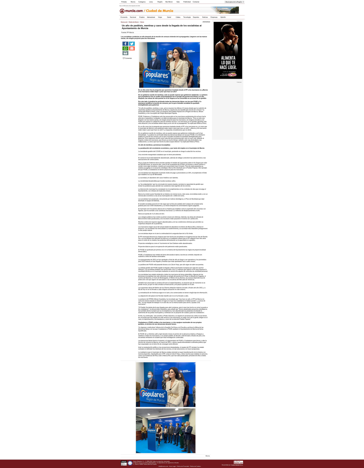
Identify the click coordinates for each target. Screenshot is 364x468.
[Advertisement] (227, 111)
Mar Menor (169, 2)
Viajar (160, 17)
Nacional (133, 17)
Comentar (128, 58)
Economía (124, 17)
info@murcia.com (163, 466)
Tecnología (187, 17)
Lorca (151, 2)
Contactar (196, 2)
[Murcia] (132, 9)
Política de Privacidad (183, 466)
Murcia (133, 2)
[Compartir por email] (132, 48)
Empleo (142, 17)
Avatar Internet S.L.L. (237, 465)
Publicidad (187, 2)
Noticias (205, 17)
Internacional (151, 17)
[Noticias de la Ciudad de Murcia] (166, 9)
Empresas (214, 17)
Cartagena (142, 2)
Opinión (223, 17)
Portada (124, 2)
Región (160, 2)
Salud (169, 17)
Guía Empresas (178, 2)
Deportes (196, 17)
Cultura (178, 17)
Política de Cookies (195, 466)
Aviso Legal (172, 466)
